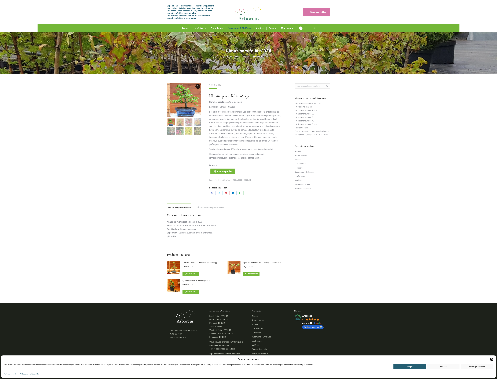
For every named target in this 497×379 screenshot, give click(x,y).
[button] (492, 359)
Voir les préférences (477, 366)
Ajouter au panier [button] (190, 274)
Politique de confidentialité (29, 374)
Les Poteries (300, 176)
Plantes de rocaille (302, 184)
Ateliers (298, 151)
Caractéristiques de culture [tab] (179, 207)
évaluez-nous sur (311, 327)
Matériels (298, 180)
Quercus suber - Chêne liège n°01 (196, 280)
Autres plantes (301, 155)
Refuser (443, 366)
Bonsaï (221, 180)
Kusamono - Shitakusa (304, 172)
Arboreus (307, 315)
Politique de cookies (11, 374)
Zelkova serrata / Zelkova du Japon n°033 (199, 262)
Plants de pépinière (303, 188)
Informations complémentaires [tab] (210, 207)
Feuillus (227, 180)
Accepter (410, 366)
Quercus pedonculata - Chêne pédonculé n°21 (262, 262)
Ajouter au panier (223, 171)
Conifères (301, 164)
